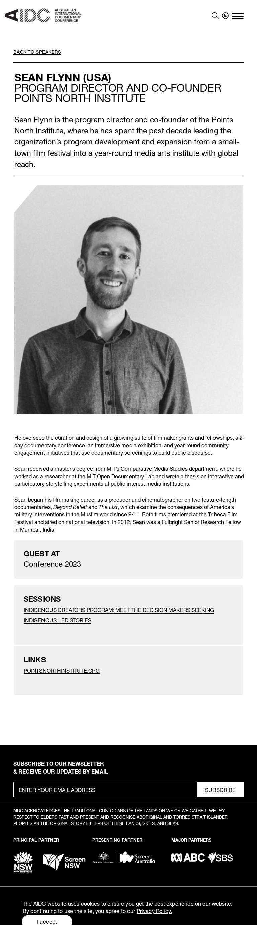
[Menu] (238, 15)
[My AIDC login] (225, 15)
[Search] (215, 15)
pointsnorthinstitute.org (62, 670)
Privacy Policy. (154, 911)
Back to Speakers (37, 52)
